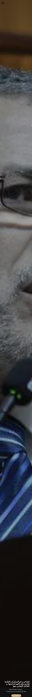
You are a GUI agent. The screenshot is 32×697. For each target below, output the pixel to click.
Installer (16, 695)
